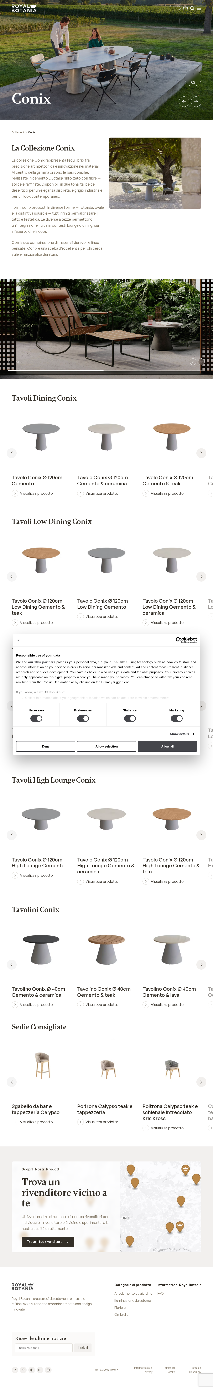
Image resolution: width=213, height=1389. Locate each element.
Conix (31, 132)
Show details (179, 734)
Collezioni (18, 132)
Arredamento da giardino (133, 1293)
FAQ (160, 1293)
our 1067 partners (42, 662)
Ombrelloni (122, 1314)
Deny (46, 746)
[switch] (83, 718)
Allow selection (106, 746)
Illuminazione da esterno (132, 1300)
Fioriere (120, 1308)
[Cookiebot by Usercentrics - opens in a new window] (179, 640)
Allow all (167, 746)
